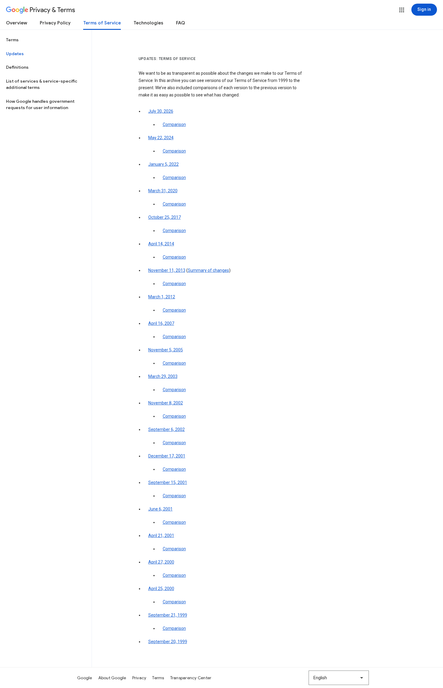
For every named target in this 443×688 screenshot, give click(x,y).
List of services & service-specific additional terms (41, 84)
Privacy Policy (55, 23)
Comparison (174, 124)
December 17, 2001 (166, 456)
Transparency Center (191, 677)
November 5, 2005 (165, 349)
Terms (12, 39)
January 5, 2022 (163, 164)
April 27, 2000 (161, 562)
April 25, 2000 (161, 588)
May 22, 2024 (161, 137)
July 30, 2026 (160, 111)
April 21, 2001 (161, 535)
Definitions (17, 67)
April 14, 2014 (161, 243)
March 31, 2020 (163, 190)
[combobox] (339, 678)
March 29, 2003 (163, 376)
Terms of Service (102, 23)
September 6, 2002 (166, 429)
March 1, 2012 (161, 296)
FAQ (180, 23)
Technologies (148, 23)
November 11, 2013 (166, 270)
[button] (402, 10)
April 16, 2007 (161, 323)
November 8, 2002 (165, 403)
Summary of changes (208, 270)
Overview (16, 23)
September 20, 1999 (167, 641)
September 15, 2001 (167, 482)
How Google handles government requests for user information (40, 105)
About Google (112, 677)
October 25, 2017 (164, 217)
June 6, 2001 (160, 509)
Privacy (139, 677)
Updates (15, 53)
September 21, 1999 (167, 615)
